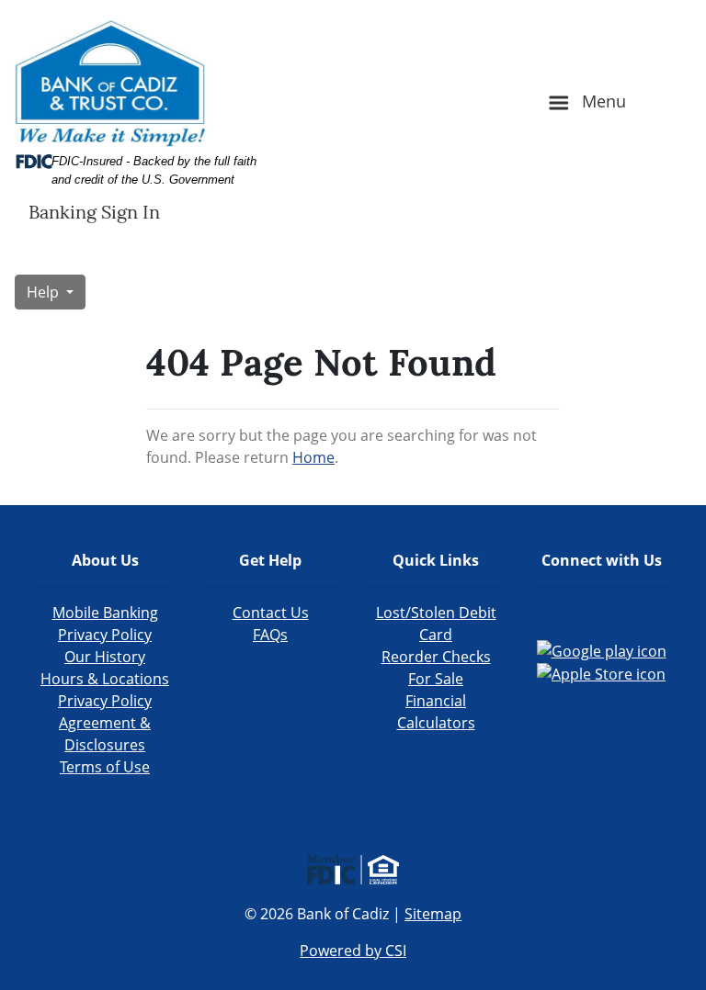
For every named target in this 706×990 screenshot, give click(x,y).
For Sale (435, 679)
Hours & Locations (104, 679)
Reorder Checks (436, 657)
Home (313, 457)
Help (45, 292)
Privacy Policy (105, 701)
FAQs (270, 634)
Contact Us (271, 612)
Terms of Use (105, 767)
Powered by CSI (353, 950)
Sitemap (432, 914)
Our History (104, 657)
